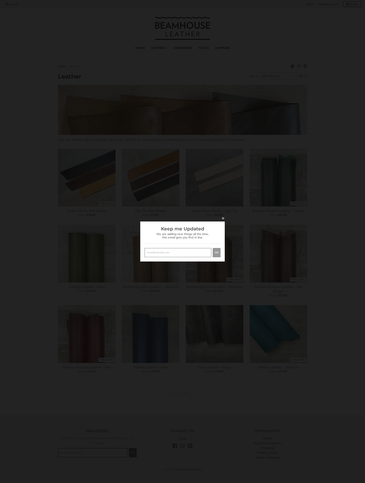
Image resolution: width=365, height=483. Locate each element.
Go (216, 252)
